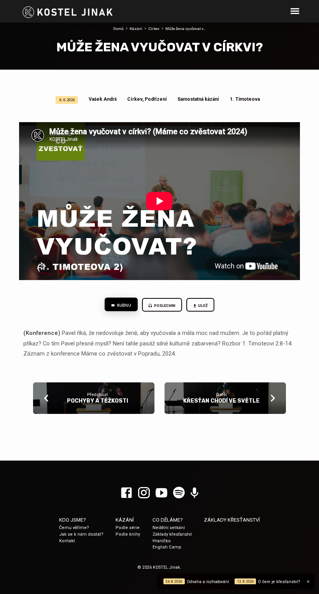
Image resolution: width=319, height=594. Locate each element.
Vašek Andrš (103, 99)
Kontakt (67, 540)
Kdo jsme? (72, 520)
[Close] (308, 581)
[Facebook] (126, 493)
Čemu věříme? (74, 527)
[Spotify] (179, 493)
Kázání (136, 28)
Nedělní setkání (168, 527)
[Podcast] (194, 493)
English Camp (166, 547)
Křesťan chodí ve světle (221, 401)
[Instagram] (144, 493)
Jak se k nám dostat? (81, 534)
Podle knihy (128, 534)
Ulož (203, 305)
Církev (154, 28)
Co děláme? (167, 520)
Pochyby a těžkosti (97, 401)
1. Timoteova (245, 99)
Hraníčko (161, 540)
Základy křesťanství (172, 534)
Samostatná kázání (198, 99)
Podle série (128, 527)
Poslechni (164, 305)
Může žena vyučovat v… (185, 28)
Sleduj (123, 305)
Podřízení (156, 99)
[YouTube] (161, 493)
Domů (118, 28)
